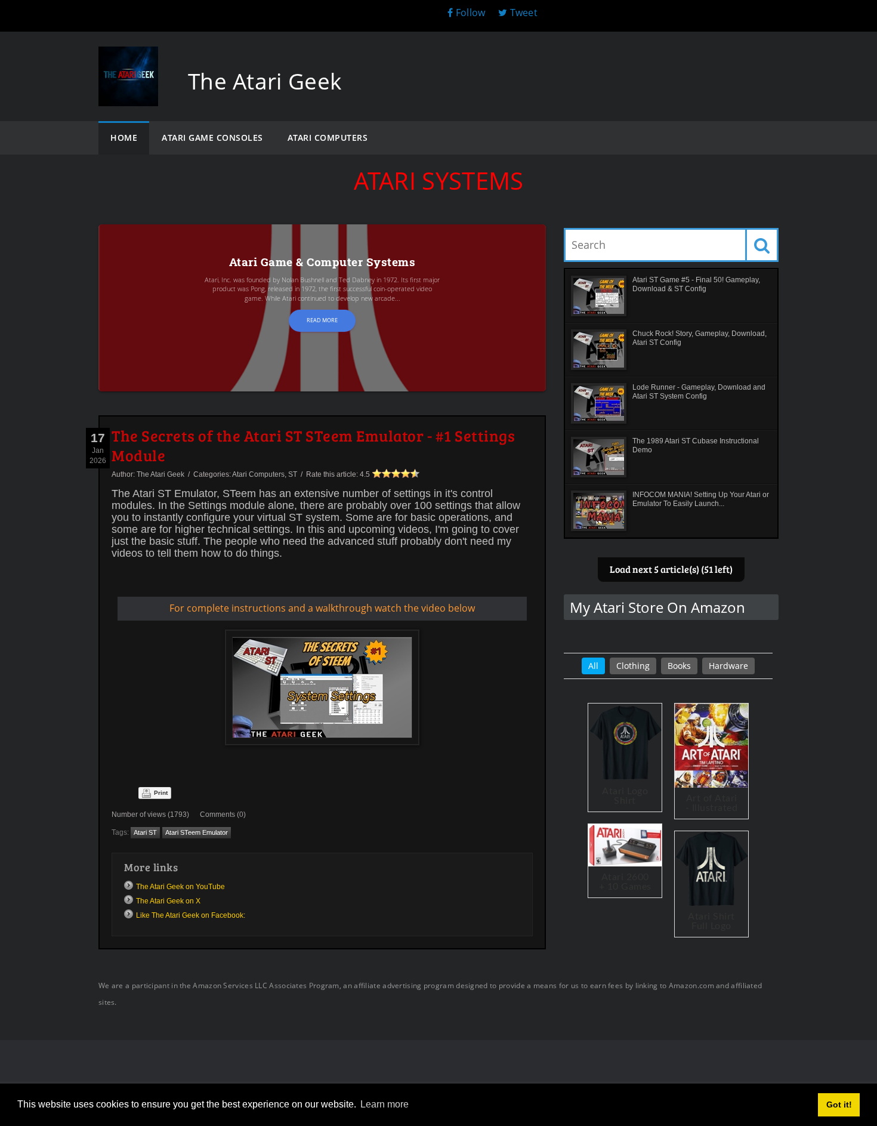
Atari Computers (258, 474)
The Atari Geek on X (168, 901)
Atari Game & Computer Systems (322, 261)
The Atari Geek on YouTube (180, 887)
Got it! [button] (839, 1104)
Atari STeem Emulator (196, 832)
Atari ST (145, 832)
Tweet (522, 12)
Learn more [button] (384, 1104)
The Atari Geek (160, 474)
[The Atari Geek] (128, 58)
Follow (470, 12)
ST (292, 474)
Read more (322, 320)
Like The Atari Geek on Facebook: (190, 915)
